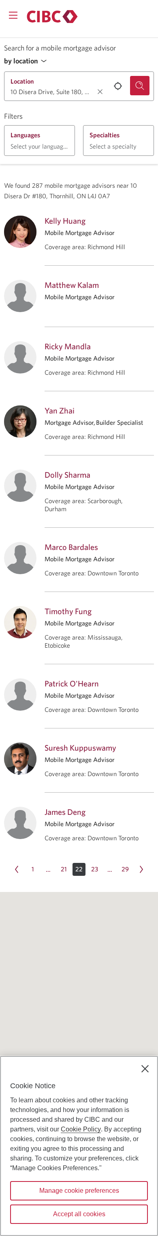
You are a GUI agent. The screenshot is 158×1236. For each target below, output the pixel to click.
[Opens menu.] (13, 15)
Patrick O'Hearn (72, 683)
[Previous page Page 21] (16, 869)
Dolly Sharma (67, 475)
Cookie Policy (81, 1129)
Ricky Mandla (68, 346)
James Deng (65, 812)
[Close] (145, 1069)
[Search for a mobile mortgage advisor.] (139, 85)
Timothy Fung (68, 611)
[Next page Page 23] (141, 869)
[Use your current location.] (118, 86)
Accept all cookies (79, 1214)
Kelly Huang (65, 221)
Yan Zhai (60, 410)
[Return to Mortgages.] (52, 16)
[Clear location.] (100, 91)
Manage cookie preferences (79, 1190)
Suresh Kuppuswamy (80, 748)
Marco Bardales (71, 547)
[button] (27, 61)
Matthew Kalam (72, 285)
